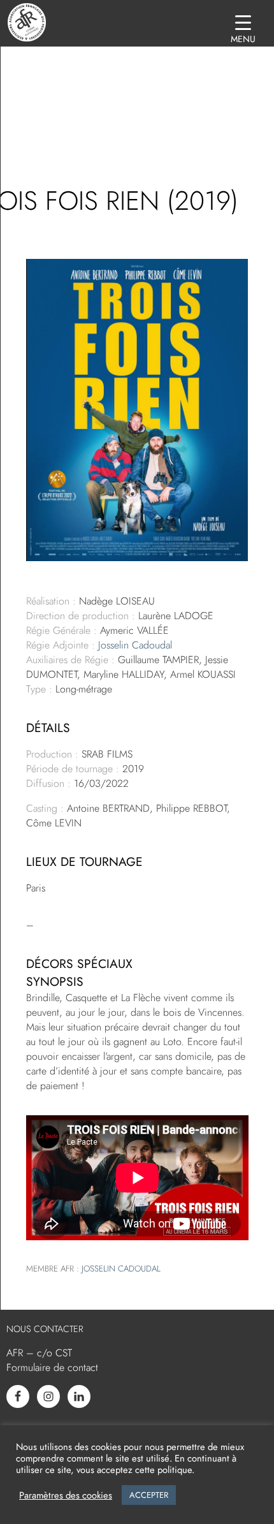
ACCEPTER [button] (148, 1495)
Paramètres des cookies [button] (65, 1495)
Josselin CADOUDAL (121, 1269)
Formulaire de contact (52, 1367)
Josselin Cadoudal (135, 645)
